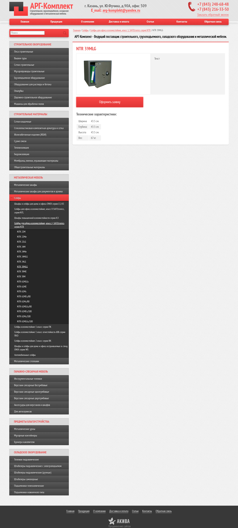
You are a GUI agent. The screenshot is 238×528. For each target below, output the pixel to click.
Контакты (181, 21)
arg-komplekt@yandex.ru (121, 10)
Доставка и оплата (119, 21)
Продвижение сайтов (119, 526)
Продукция (56, 21)
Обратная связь (213, 21)
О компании (87, 21)
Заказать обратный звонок (213, 15)
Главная (25, 21)
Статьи (150, 21)
